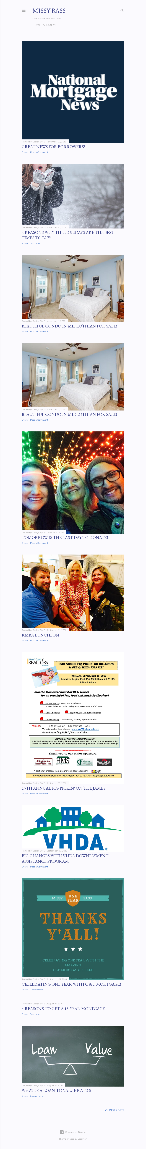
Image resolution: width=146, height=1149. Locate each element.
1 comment (36, 243)
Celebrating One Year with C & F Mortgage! (71, 984)
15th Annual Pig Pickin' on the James (63, 788)
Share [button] (25, 152)
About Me (50, 25)
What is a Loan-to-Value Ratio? (57, 1090)
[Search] (122, 9)
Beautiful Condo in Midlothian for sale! (69, 326)
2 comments (36, 1096)
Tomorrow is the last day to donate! (65, 537)
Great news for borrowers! (53, 146)
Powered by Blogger (75, 1132)
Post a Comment (39, 152)
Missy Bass (49, 10)
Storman (82, 1138)
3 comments (36, 989)
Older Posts (114, 1110)
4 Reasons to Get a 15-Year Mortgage (63, 1008)
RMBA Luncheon (40, 635)
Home (36, 25)
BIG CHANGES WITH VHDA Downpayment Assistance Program (65, 858)
